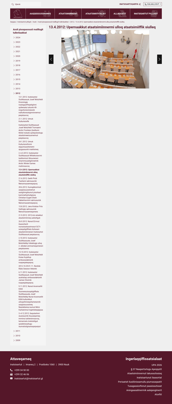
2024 (18, 37)
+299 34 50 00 (21, 370)
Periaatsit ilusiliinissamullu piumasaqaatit (140, 381)
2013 (18, 88)
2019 (18, 61)
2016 (18, 75)
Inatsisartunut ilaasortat (149, 377)
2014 (18, 84)
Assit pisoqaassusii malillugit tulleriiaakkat (53, 22)
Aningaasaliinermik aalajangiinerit (144, 390)
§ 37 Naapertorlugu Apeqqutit (146, 369)
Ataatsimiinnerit (68, 13)
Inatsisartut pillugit (146, 13)
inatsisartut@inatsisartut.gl (28, 378)
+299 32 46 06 (21, 374)
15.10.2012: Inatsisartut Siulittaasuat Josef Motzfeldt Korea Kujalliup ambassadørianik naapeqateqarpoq (31, 257)
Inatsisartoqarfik (129, 4)
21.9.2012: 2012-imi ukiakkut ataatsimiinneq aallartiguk (31, 216)
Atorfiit (158, 394)
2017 (18, 70)
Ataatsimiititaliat (96, 13)
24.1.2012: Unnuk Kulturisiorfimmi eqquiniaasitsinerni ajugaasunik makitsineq (28, 145)
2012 (72, 22)
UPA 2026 (157, 365)
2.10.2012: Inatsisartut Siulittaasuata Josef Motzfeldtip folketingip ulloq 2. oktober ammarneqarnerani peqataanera (31, 243)
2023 (18, 42)
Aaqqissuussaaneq (40, 13)
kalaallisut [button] (153, 4)
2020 (18, 56)
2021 (18, 51)
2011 (18, 331)
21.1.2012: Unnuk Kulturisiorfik (26, 120)
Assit (34, 22)
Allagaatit (120, 13)
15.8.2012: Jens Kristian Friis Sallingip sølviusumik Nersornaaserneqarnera (31, 209)
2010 (18, 335)
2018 (18, 65)
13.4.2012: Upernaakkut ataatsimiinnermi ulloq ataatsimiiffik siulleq (29, 172)
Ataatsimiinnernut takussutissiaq (144, 373)
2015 (18, 79)
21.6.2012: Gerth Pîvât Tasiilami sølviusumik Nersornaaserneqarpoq (28, 181)
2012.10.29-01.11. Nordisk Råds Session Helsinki (29, 267)
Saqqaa (13, 22)
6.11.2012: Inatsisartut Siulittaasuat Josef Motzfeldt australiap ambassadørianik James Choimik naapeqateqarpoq (31, 277)
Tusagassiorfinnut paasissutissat (145, 386)
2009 (18, 340)
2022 (18, 47)
